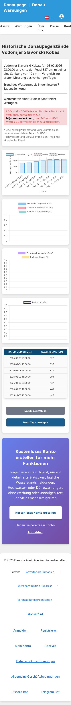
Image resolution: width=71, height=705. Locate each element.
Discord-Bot (19, 692)
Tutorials (50, 646)
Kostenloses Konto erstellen (35, 513)
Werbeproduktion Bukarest (35, 586)
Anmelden (35, 532)
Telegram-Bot (50, 692)
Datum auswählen (35, 410)
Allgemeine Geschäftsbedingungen (35, 676)
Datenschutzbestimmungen (35, 661)
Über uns (41, 28)
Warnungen (23, 26)
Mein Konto (23, 646)
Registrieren (49, 630)
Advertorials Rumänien (40, 572)
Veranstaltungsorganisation (34, 599)
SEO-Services (36, 613)
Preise (54, 26)
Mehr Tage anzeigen (35, 422)
